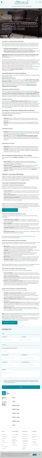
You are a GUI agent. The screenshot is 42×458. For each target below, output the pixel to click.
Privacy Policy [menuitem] (35, 444)
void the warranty (18, 310)
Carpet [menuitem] (3, 440)
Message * (4, 369)
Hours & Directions (4, 404)
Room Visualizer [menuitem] (15, 434)
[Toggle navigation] (1, 2)
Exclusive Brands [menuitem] (24, 448)
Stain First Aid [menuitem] (25, 436)
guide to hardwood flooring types (27, 264)
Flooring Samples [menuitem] (14, 437)
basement (32, 161)
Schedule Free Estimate (9, 322)
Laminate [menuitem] (4, 442)
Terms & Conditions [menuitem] (34, 442)
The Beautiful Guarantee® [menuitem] (25, 441)
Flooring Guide (11, 17)
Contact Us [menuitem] (34, 439)
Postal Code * (4, 362)
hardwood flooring (8, 79)
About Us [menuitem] (34, 434)
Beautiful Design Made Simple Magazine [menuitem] (14, 441)
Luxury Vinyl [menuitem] (4, 436)
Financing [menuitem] (4, 448)
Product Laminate (19, 17)
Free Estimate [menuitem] (5, 446)
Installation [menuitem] (24, 445)
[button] (36, 2)
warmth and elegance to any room (28, 83)
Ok (34, 454)
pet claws (16, 119)
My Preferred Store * (25, 362)
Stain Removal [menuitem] (25, 434)
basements (37, 96)
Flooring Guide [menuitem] (25, 438)
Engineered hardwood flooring (9, 91)
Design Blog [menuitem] (14, 445)
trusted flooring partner (34, 66)
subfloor (18, 133)
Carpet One (4, 17)
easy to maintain (17, 149)
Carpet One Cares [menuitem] (34, 437)
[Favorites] (38, 2)
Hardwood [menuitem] (4, 438)
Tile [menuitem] (2, 444)
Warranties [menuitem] (24, 443)
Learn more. (27, 456)
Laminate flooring (6, 101)
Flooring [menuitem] (3, 434)
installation (21, 131)
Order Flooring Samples (10, 209)
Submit (21, 387)
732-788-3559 (28, 6)
